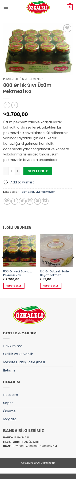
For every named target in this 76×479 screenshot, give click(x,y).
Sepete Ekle (38, 171)
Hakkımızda (12, 346)
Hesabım (10, 394)
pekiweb (49, 462)
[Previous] (3, 265)
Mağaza (9, 419)
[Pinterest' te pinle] (37, 201)
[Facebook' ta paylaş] (14, 201)
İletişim (9, 370)
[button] (5, 7)
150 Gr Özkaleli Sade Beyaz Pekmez (54, 273)
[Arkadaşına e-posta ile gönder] (29, 201)
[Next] (72, 265)
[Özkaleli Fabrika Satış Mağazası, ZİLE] (38, 7)
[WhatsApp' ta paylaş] (7, 201)
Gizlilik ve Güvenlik (18, 354)
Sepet (8, 403)
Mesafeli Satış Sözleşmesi (24, 362)
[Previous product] (14, 105)
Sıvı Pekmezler (32, 79)
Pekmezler (10, 79)
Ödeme (9, 411)
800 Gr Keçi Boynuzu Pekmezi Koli (18, 273)
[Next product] (7, 105)
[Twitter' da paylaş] (22, 201)
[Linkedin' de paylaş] (45, 201)
